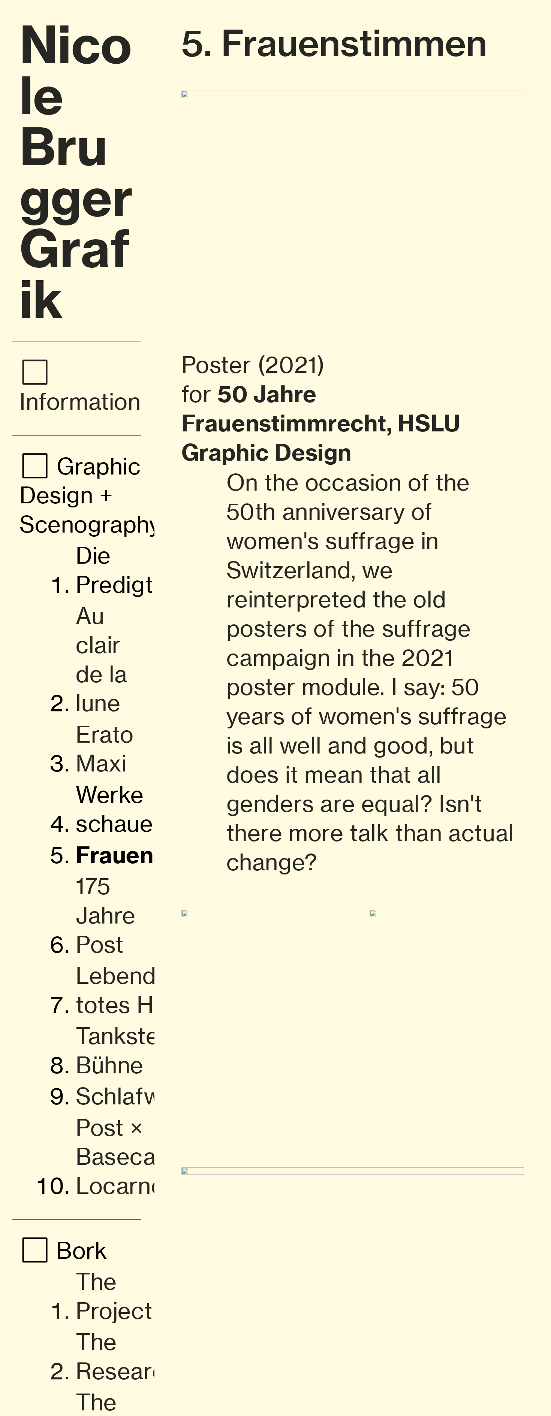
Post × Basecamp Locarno (132, 1157)
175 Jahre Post (106, 915)
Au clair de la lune (101, 659)
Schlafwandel (148, 1096)
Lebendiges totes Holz (138, 990)
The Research (127, 1356)
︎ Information (80, 387)
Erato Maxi (105, 749)
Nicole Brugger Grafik (76, 171)
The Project (114, 1296)
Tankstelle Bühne (129, 1050)
